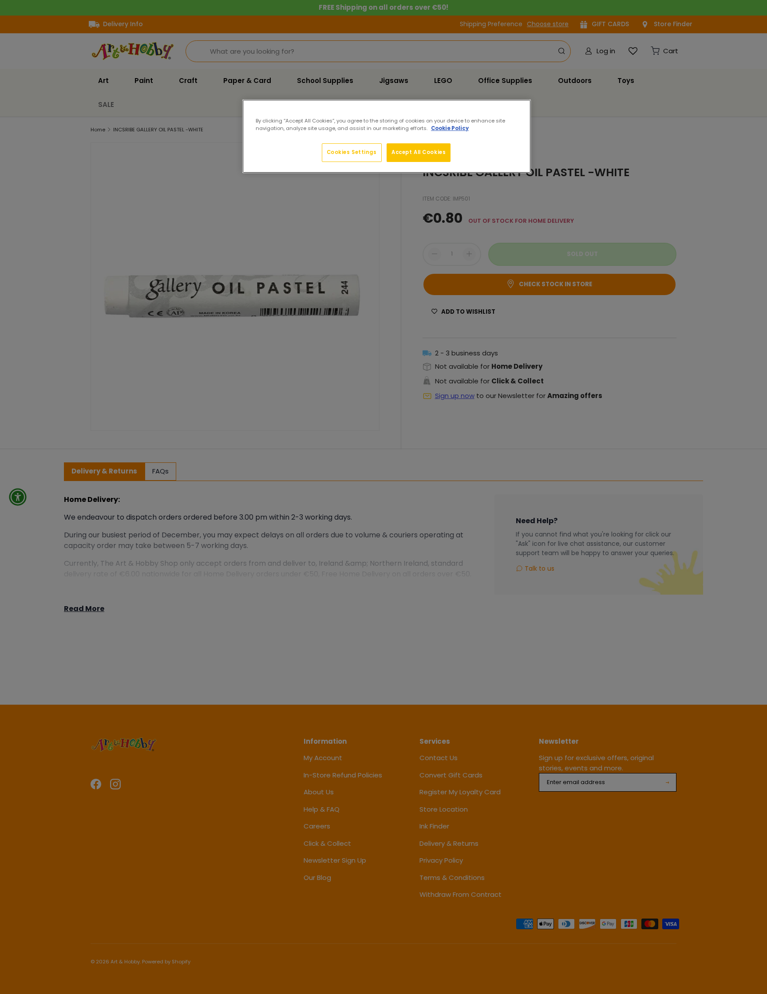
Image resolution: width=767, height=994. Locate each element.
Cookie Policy (450, 128)
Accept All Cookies (418, 152)
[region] (386, 136)
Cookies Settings (352, 152)
